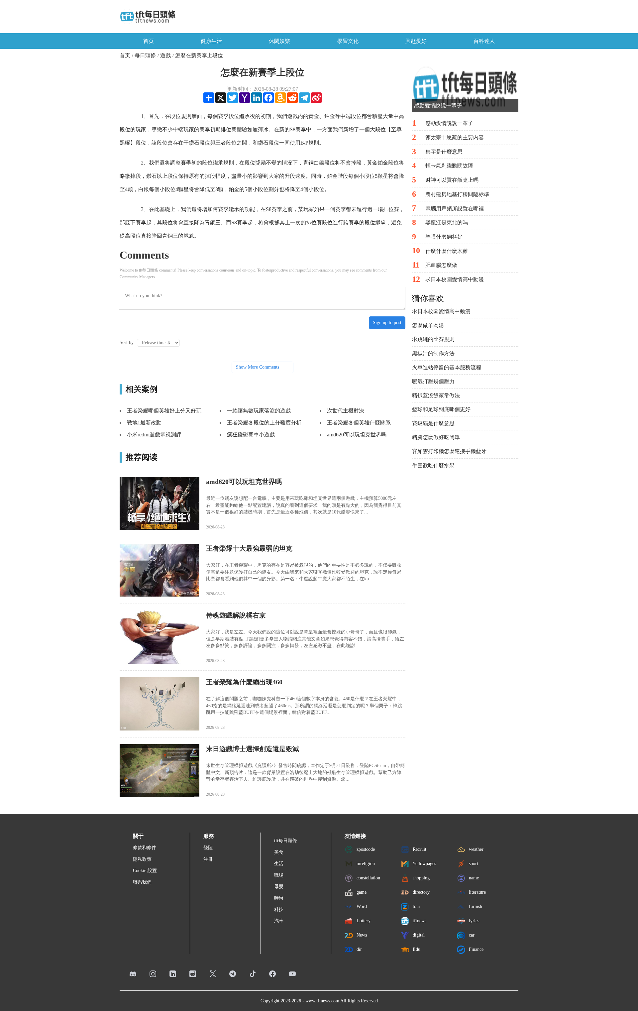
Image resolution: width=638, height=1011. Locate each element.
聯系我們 (142, 882)
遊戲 (165, 55)
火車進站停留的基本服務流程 (446, 367)
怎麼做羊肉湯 (428, 325)
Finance (475, 949)
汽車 (278, 920)
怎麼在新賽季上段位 (199, 55)
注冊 (208, 859)
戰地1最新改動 (144, 422)
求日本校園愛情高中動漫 (441, 311)
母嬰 (278, 886)
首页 (148, 41)
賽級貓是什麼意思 (433, 423)
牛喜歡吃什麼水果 (433, 465)
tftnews (418, 920)
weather (475, 849)
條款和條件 (144, 847)
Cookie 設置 (145, 870)
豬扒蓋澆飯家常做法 (436, 395)
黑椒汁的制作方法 (433, 353)
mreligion (365, 863)
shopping (420, 877)
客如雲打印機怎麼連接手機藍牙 (449, 451)
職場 (278, 875)
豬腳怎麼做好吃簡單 (436, 437)
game (361, 892)
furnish (475, 906)
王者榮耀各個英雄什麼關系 (359, 422)
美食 (278, 852)
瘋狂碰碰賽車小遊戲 (251, 434)
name (473, 877)
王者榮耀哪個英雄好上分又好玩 (164, 410)
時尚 (278, 898)
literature (477, 892)
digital (418, 935)
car (471, 935)
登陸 (208, 847)
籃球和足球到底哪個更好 (441, 409)
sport (473, 863)
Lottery (363, 920)
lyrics (473, 920)
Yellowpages (423, 863)
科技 (278, 909)
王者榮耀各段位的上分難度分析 (264, 422)
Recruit (418, 849)
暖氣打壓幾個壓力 (433, 381)
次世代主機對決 (345, 410)
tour (415, 906)
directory (420, 892)
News (361, 935)
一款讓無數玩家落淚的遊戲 (259, 410)
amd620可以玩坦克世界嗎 (356, 434)
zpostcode (365, 849)
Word (361, 906)
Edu (415, 949)
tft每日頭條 (285, 840)
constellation (367, 877)
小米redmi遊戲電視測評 (154, 434)
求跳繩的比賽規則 (433, 339)
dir (358, 949)
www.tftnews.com (322, 1000)
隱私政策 (142, 859)
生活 (278, 863)
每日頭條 (145, 55)
